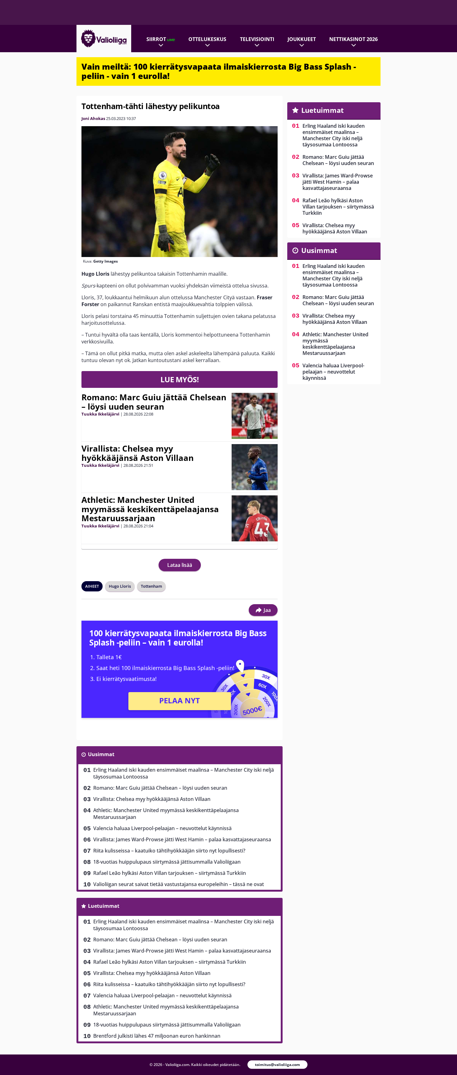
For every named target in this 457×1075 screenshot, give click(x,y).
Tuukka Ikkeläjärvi (100, 414)
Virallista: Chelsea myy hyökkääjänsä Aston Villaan (137, 453)
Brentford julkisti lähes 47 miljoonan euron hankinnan (156, 1035)
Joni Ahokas (93, 118)
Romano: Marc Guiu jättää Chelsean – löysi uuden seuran (153, 402)
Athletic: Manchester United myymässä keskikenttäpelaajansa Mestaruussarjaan (150, 509)
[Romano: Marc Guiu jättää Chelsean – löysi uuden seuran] (254, 416)
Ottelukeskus (207, 39)
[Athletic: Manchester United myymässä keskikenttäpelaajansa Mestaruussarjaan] (254, 518)
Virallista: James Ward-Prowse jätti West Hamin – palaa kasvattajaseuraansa (182, 839)
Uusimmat (101, 754)
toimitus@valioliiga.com (277, 1064)
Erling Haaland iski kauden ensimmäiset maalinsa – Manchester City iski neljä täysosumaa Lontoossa (183, 773)
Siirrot (160, 39)
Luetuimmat (103, 906)
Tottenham (151, 586)
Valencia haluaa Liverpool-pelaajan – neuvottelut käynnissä (162, 828)
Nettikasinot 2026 (353, 39)
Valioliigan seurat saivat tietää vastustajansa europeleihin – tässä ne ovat (178, 884)
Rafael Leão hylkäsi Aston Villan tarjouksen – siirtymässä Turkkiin (169, 873)
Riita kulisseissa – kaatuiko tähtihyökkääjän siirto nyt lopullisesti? (169, 850)
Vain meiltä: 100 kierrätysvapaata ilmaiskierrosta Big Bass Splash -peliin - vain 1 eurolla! (218, 71)
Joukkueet (302, 39)
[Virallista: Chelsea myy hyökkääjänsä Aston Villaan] (254, 467)
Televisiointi (257, 39)
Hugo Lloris (120, 586)
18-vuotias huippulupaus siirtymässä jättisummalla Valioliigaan (167, 861)
